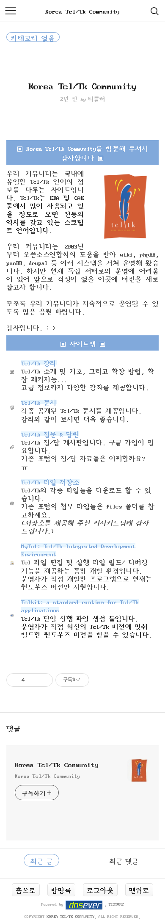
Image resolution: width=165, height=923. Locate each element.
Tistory (116, 904)
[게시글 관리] (43, 680)
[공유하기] (33, 680)
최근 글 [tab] (41, 860)
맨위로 (139, 889)
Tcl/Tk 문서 (39, 402)
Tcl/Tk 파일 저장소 (50, 481)
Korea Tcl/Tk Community (82, 10)
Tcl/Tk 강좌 (39, 362)
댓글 (13, 727)
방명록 (61, 889)
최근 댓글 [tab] (124, 860)
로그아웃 (100, 889)
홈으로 (26, 889)
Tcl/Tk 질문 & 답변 (50, 433)
